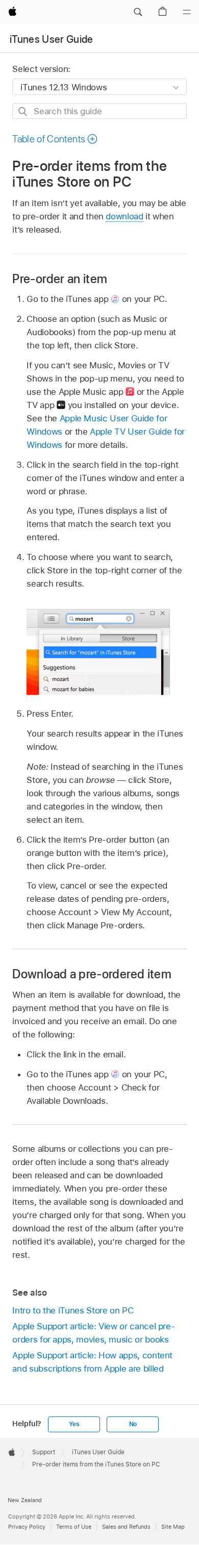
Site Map (173, 1526)
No (133, 1424)
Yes (74, 1424)
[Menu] (187, 12)
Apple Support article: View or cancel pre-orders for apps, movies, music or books (93, 1333)
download (124, 216)
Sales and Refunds (126, 1526)
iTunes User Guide (51, 39)
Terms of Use (73, 1526)
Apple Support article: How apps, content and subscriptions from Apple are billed (92, 1362)
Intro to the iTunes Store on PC (72, 1310)
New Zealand (25, 1500)
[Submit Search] (23, 111)
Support (43, 1452)
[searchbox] (99, 111)
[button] (138, 12)
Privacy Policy (26, 1526)
